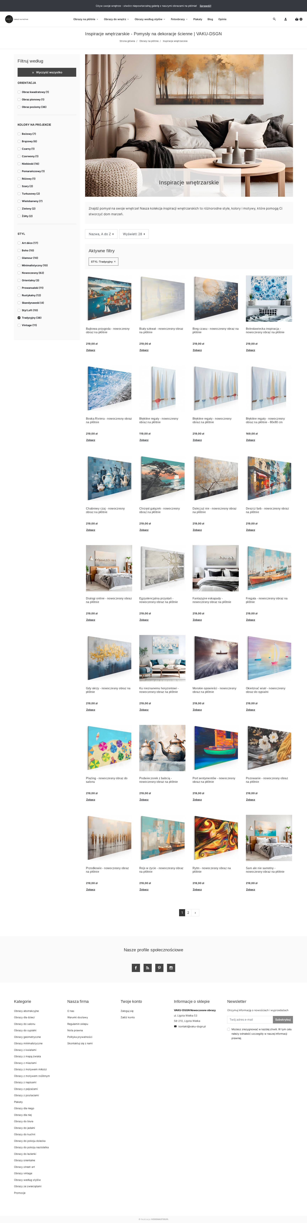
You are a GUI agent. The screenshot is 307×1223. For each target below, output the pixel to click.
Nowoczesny (33, 272)
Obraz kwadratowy (35, 91)
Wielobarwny (32, 201)
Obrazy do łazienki (25, 1153)
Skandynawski (33, 302)
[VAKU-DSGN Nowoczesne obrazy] (16, 19)
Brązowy (29, 141)
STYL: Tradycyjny (103, 261)
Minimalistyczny (35, 265)
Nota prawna (75, 1030)
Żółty (27, 216)
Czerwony (30, 156)
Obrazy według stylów (27, 1179)
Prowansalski (33, 287)
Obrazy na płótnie (148, 41)
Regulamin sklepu (77, 1023)
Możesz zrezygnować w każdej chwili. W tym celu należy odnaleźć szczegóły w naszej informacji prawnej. (261, 1034)
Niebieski (30, 163)
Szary (27, 186)
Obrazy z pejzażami (26, 1088)
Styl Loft (30, 310)
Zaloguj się (127, 1010)
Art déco (30, 242)
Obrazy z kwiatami (25, 1049)
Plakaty (18, 1101)
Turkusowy (31, 193)
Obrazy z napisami (25, 1082)
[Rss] (148, 968)
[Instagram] (171, 968)
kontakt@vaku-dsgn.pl (190, 1026)
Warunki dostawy (77, 1017)
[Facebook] (136, 968)
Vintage (29, 325)
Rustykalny (31, 295)
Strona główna (127, 41)
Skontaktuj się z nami (80, 1043)
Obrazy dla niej (23, 1114)
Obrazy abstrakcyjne (26, 1010)
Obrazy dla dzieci (24, 1017)
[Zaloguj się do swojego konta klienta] (285, 19)
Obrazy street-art (24, 1166)
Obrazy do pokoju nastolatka (31, 1147)
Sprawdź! (205, 5)
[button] (298, 19)
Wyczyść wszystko (47, 72)
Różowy (29, 178)
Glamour (30, 257)
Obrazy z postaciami (26, 1095)
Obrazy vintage (23, 1173)
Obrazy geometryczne (27, 1036)
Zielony (29, 208)
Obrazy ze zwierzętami (27, 1186)
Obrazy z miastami (25, 1062)
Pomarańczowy (33, 171)
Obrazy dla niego (24, 1108)
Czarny (28, 148)
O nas (70, 1010)
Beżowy (29, 133)
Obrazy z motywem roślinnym (32, 1075)
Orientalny (30, 280)
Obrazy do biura (23, 1121)
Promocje (19, 1192)
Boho (28, 250)
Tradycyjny (32, 317)
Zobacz (90, 350)
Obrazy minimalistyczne (28, 1043)
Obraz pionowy (33, 99)
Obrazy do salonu (24, 1023)
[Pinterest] (159, 968)
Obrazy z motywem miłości (30, 1069)
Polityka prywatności (79, 1036)
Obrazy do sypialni (25, 1030)
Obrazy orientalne (24, 1160)
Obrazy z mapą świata (27, 1056)
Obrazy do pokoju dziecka (29, 1140)
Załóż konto (128, 1017)
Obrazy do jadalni (24, 1127)
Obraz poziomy (34, 106)
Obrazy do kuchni (24, 1134)
